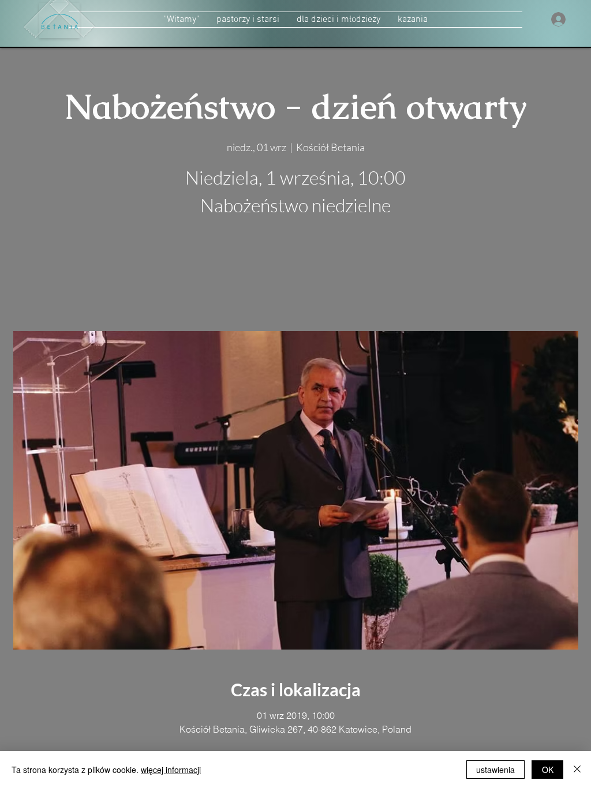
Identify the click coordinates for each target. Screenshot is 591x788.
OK (547, 769)
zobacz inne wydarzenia (295, 276)
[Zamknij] (577, 769)
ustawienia (495, 769)
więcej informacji (171, 769)
